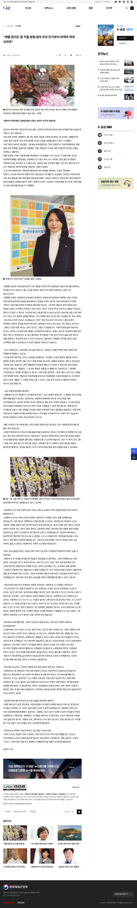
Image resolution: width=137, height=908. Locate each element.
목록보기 (67, 812)
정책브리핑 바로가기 (121, 894)
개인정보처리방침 (8, 903)
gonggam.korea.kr (24, 804)
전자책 (109, 8)
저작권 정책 (75, 787)
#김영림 (33, 812)
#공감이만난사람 (19, 812)
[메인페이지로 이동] (7, 8)
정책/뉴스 (49, 8)
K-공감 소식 (98, 2)
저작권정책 (20, 903)
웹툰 (91, 8)
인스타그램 (108, 159)
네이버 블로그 (109, 143)
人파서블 (18, 26)
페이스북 (107, 151)
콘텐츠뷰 (107, 167)
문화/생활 (71, 8)
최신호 (28, 8)
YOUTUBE (108, 135)
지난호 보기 (107, 2)
